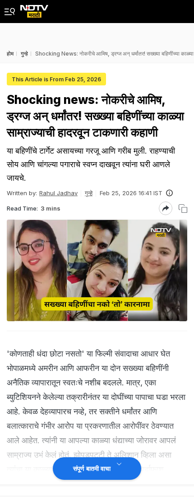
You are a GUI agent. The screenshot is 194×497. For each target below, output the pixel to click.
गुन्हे (88, 193)
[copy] (183, 208)
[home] (34, 9)
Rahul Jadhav (58, 193)
